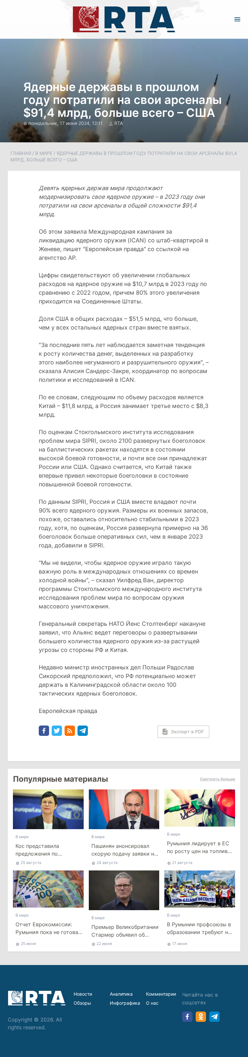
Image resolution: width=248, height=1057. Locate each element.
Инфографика (125, 1003)
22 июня (104, 943)
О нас (152, 1003)
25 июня (28, 943)
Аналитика (121, 994)
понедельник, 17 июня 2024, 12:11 (66, 123)
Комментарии (161, 994)
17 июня (179, 943)
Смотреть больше (217, 779)
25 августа (31, 862)
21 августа (182, 862)
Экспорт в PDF (187, 731)
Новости (83, 994)
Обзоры (82, 1003)
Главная (20, 153)
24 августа (107, 862)
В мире (43, 153)
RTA (118, 123)
